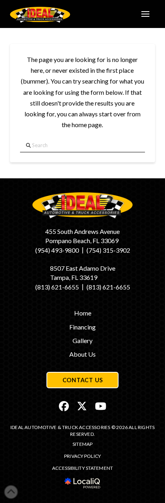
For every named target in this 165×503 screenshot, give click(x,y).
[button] (145, 14)
